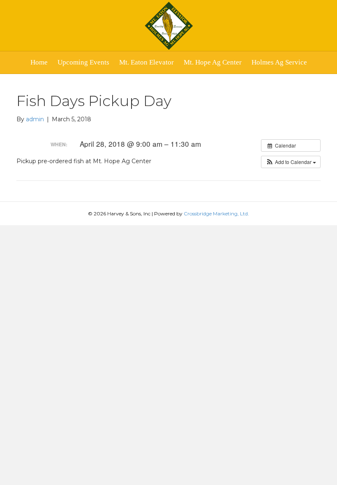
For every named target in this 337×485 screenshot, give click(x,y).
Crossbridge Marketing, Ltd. (216, 213)
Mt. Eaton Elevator (146, 62)
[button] (290, 162)
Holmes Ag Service (279, 62)
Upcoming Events (83, 62)
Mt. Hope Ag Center (213, 62)
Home (39, 62)
